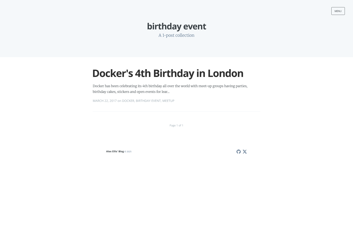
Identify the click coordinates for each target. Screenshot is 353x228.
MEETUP (168, 101)
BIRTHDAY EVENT (148, 101)
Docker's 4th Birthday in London (167, 73)
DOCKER (128, 101)
